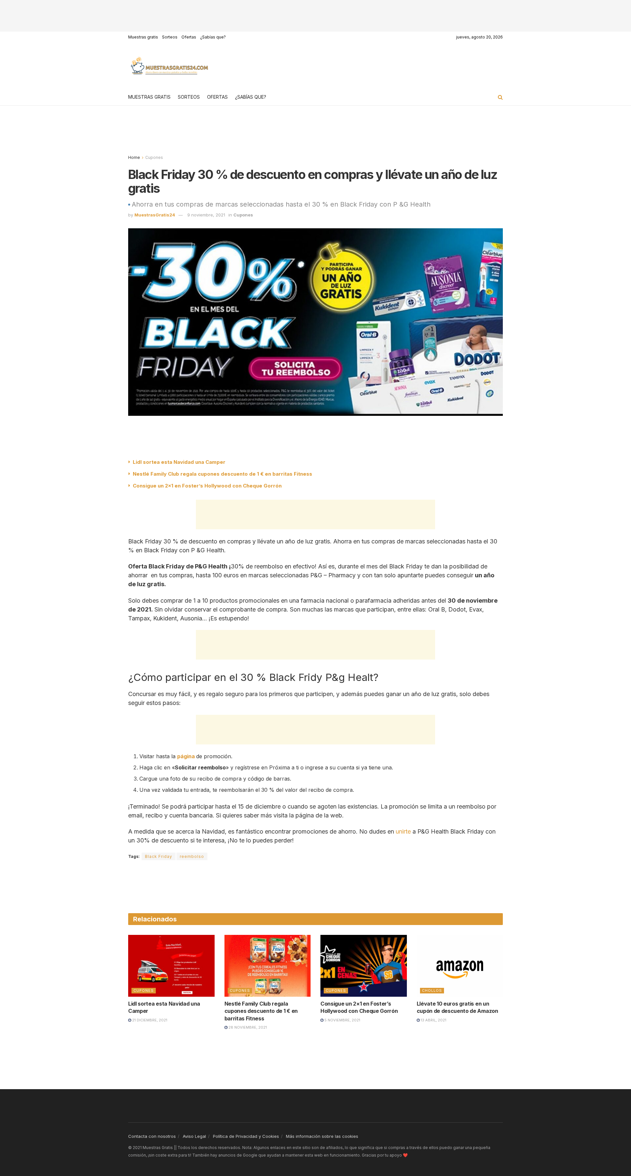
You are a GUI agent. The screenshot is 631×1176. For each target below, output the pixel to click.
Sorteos (169, 37)
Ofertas (188, 37)
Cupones (154, 157)
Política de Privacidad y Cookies (246, 1136)
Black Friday (158, 856)
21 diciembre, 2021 (149, 1020)
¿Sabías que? (213, 37)
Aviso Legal (194, 1136)
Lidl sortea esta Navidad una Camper (179, 462)
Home (134, 157)
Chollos (432, 990)
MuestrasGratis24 (154, 214)
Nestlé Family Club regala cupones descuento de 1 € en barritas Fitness (222, 474)
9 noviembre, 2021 (206, 214)
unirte (403, 831)
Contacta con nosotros (152, 1136)
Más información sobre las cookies (322, 1136)
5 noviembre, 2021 (341, 1020)
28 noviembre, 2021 (247, 1027)
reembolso (192, 856)
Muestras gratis (143, 37)
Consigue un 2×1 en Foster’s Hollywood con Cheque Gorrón (207, 486)
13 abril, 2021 (433, 1020)
